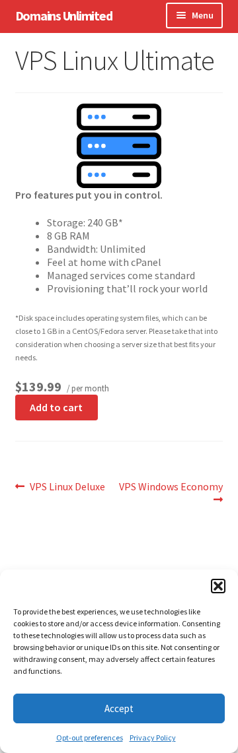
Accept (119, 708)
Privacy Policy (153, 737)
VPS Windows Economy (171, 493)
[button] (218, 586)
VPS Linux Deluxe (67, 486)
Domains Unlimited (63, 15)
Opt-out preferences (89, 737)
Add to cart (56, 407)
